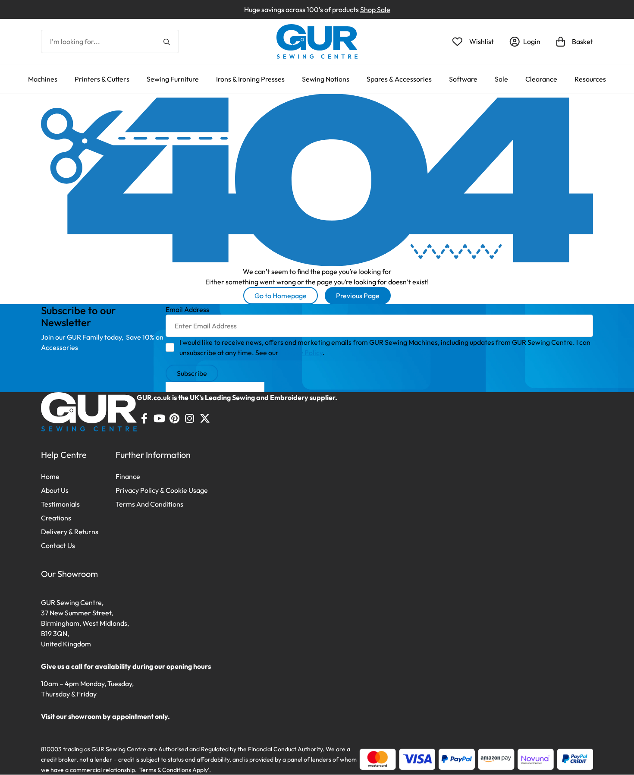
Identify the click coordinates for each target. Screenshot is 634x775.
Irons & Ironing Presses (250, 79)
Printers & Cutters (102, 79)
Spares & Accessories (399, 79)
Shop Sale (375, 9)
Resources (590, 79)
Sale (501, 79)
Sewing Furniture (173, 79)
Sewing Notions (325, 79)
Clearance (541, 79)
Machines (42, 79)
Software (463, 79)
